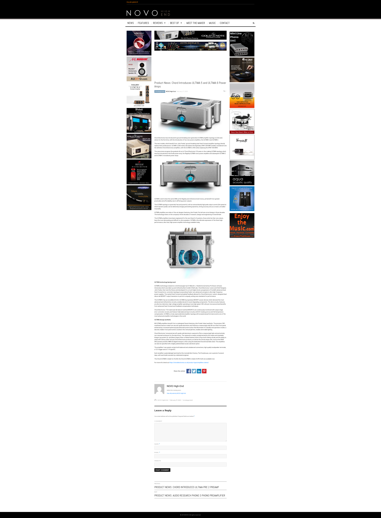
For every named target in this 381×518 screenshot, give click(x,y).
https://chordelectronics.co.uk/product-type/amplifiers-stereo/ (189, 362)
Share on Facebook (188, 371)
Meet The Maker (195, 23)
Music (212, 23)
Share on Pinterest (204, 371)
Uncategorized (159, 91)
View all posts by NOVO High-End (176, 393)
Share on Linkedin (199, 371)
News (130, 23)
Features (143, 23)
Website (157, 461)
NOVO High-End (171, 91)
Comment (158, 421)
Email (157, 452)
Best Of (174, 23)
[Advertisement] (139, 227)
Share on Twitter (194, 371)
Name (157, 444)
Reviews (158, 23)
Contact (225, 23)
